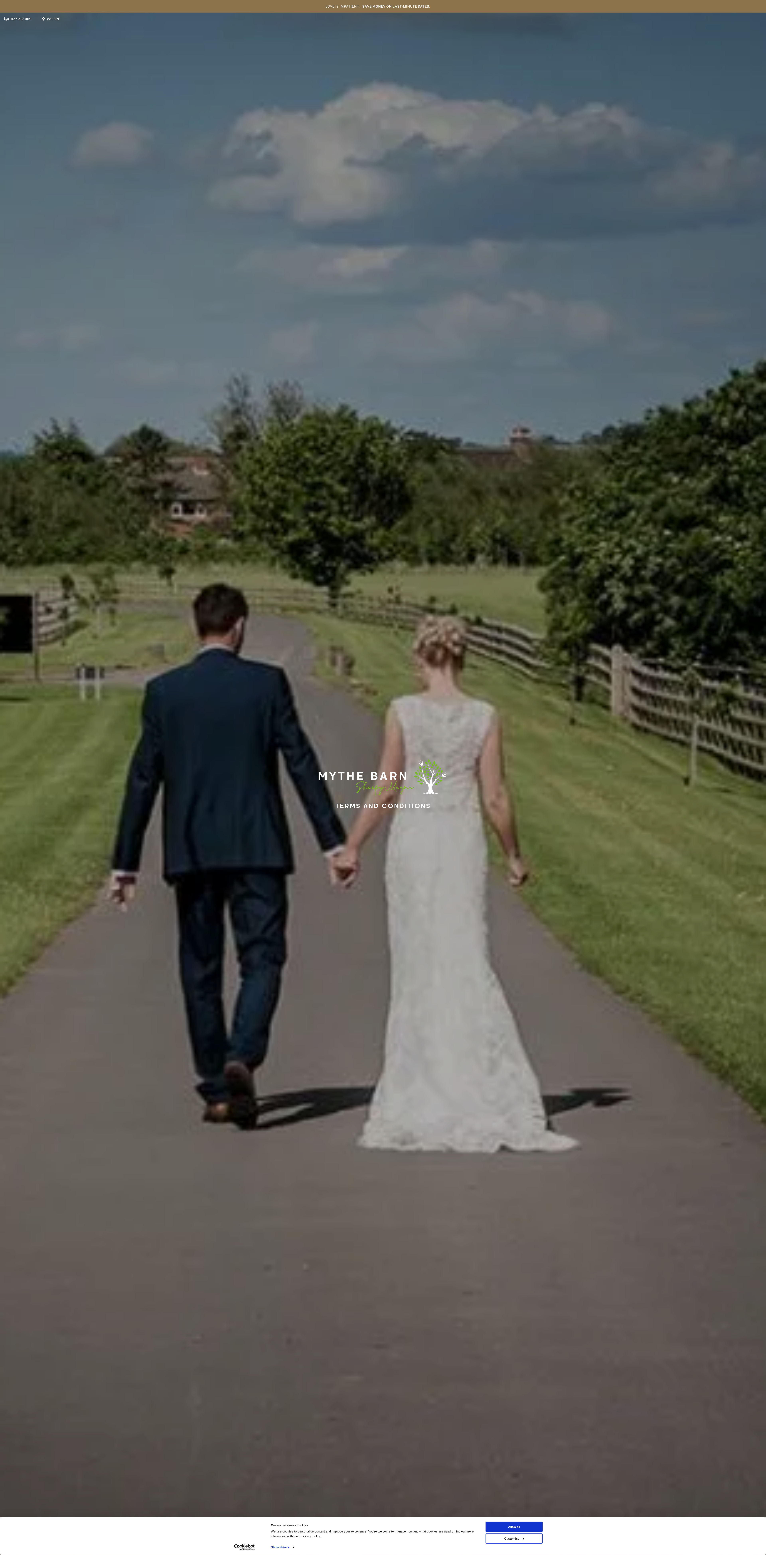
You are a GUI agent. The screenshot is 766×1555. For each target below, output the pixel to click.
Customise (511, 1538)
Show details (280, 1547)
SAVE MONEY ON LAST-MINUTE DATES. (396, 6)
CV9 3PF (52, 19)
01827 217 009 (19, 19)
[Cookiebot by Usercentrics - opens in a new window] (244, 1547)
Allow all (514, 1526)
